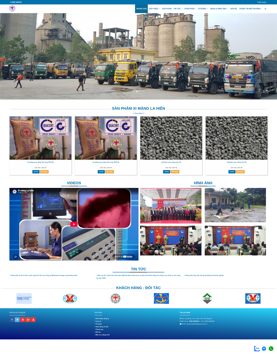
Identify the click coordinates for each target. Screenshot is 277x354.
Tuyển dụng (261, 2)
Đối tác (98, 332)
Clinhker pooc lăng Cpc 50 (236, 162)
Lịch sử (98, 321)
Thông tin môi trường (250, 9)
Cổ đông (202, 9)
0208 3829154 (194, 321)
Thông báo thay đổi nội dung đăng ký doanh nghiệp (204, 275)
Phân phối (189, 9)
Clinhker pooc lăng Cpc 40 (171, 162)
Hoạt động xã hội (101, 327)
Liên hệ (233, 9)
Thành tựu (99, 329)
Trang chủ (141, 9)
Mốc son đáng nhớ (102, 335)
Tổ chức (98, 324)
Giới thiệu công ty (102, 318)
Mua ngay (44, 172)
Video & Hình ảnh (218, 9)
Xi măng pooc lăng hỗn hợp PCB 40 (106, 162)
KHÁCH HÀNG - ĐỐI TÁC (138, 288)
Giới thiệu (153, 9)
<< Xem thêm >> (138, 113)
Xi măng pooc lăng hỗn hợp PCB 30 (40, 162)
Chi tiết (36, 172)
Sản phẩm (167, 9)
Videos (74, 183)
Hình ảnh (203, 183)
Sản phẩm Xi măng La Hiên (138, 108)
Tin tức (177, 9)
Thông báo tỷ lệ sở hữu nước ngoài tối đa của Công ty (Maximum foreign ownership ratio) (43, 275)
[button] (4, 56)
